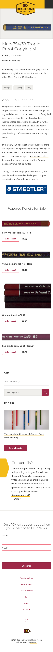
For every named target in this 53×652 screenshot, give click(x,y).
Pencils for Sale (26, 578)
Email (5, 548)
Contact (26, 609)
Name (5, 535)
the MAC (33, 642)
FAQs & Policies (26, 590)
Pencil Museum (26, 584)
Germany (16, 60)
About (26, 603)
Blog (26, 597)
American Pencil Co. (39, 156)
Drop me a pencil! (20, 495)
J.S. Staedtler (16, 55)
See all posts (15, 448)
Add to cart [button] (10, 238)
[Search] (45, 392)
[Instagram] (26, 620)
